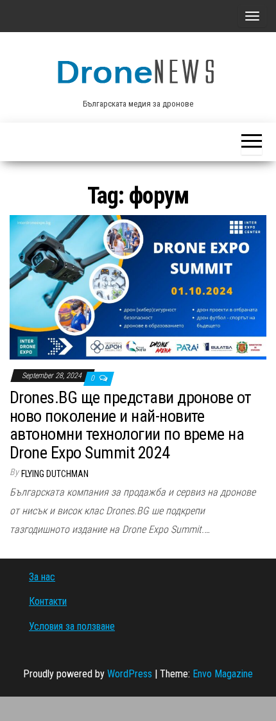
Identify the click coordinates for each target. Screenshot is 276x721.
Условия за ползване (72, 626)
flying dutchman (55, 474)
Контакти (48, 601)
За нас (42, 577)
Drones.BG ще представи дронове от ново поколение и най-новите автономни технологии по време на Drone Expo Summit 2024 (131, 425)
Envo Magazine (223, 674)
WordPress (129, 674)
